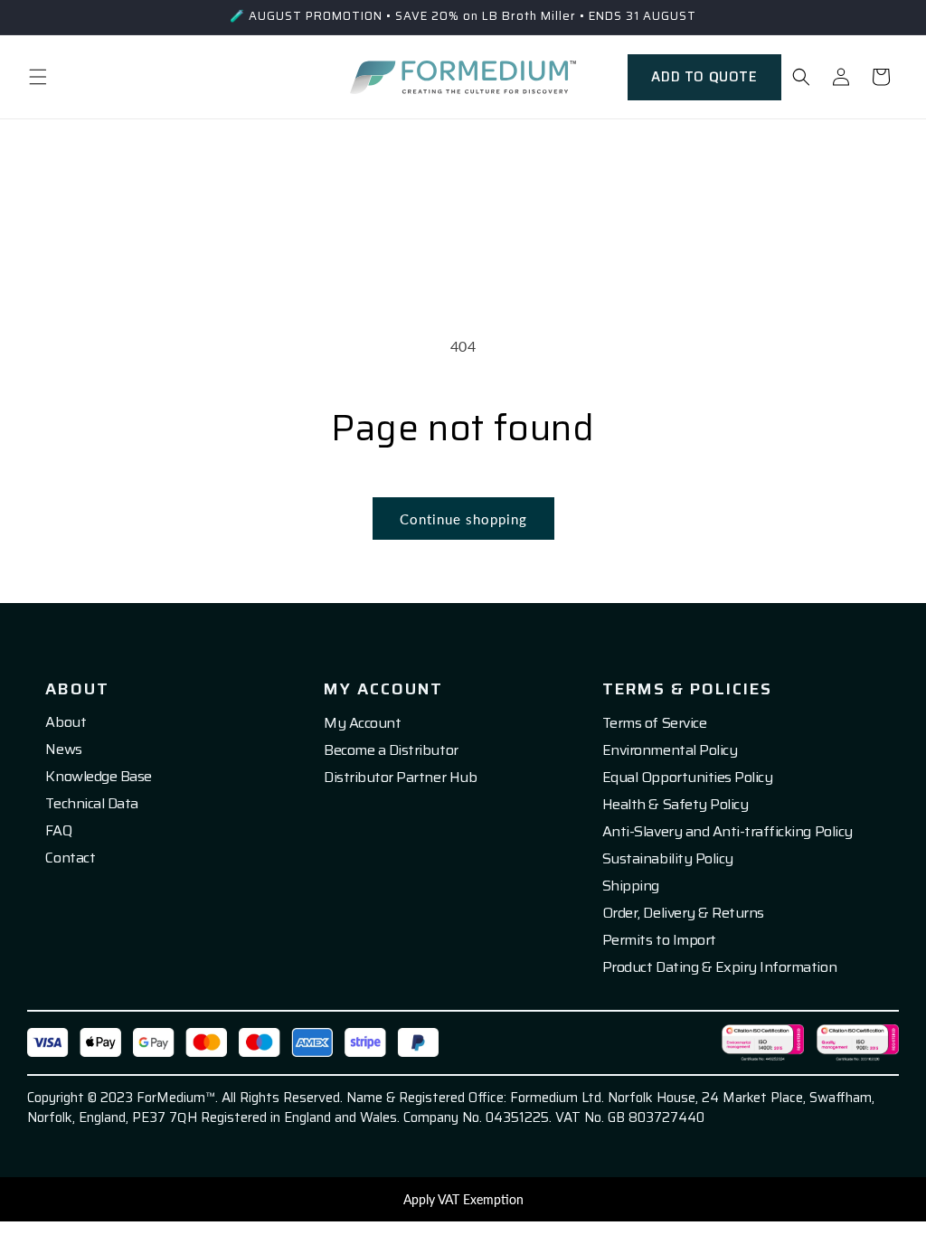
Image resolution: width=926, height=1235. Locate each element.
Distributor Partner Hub (400, 777)
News (63, 749)
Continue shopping (463, 519)
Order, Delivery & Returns (683, 913)
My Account (362, 723)
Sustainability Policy (667, 859)
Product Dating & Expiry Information (719, 967)
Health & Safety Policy (675, 805)
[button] (38, 77)
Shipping (630, 886)
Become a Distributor (391, 750)
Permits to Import (659, 940)
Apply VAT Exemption (463, 1199)
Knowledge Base (98, 777)
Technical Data (91, 804)
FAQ (58, 831)
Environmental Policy (669, 750)
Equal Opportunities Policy (687, 777)
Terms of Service (654, 723)
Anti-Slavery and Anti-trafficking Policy (727, 832)
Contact (70, 858)
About (65, 722)
